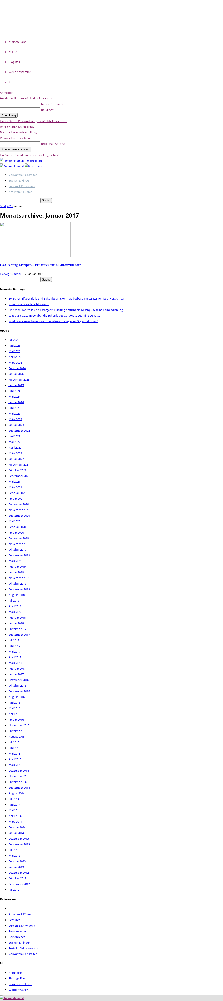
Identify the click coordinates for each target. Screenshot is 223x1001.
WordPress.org (18, 990)
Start (3, 206)
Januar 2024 (16, 402)
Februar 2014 (17, 827)
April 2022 (15, 447)
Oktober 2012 (17, 878)
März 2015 (15, 765)
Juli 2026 (14, 340)
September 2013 (19, 844)
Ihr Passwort (48, 110)
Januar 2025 (16, 385)
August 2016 (17, 697)
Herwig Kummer (10, 274)
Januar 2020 (16, 533)
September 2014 (19, 788)
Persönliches (17, 937)
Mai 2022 (14, 442)
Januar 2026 (16, 374)
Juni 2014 (14, 805)
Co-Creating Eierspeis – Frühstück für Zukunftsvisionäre (40, 265)
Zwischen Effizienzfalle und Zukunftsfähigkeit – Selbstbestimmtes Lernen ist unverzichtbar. (67, 298)
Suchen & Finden (19, 180)
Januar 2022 (16, 459)
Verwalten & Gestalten (23, 175)
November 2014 (19, 776)
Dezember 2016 (19, 680)
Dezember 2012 (19, 873)
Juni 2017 (14, 646)
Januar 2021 (16, 498)
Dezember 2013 (19, 839)
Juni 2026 (14, 345)
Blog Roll (14, 62)
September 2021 (19, 476)
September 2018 (19, 589)
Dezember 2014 (19, 771)
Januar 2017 (16, 674)
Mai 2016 (14, 708)
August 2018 (17, 595)
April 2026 (15, 357)
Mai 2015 (14, 754)
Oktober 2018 (17, 584)
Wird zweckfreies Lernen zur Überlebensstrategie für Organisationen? (53, 321)
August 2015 (17, 737)
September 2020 (19, 516)
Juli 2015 (14, 742)
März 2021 (15, 487)
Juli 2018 (14, 601)
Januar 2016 (16, 720)
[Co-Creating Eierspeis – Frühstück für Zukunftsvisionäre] (35, 256)
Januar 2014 (16, 833)
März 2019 (15, 561)
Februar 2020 (17, 527)
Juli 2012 (14, 890)
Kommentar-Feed (20, 984)
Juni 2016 (14, 703)
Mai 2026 (14, 351)
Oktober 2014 (17, 782)
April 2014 (15, 816)
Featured (14, 920)
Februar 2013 (17, 861)
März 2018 (15, 612)
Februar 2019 (17, 567)
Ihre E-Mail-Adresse (52, 144)
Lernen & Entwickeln (22, 186)
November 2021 (19, 464)
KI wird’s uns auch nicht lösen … (29, 304)
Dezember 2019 (19, 538)
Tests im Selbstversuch (23, 948)
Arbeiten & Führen (20, 192)
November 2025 (19, 379)
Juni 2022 (14, 436)
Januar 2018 (16, 623)
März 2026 (15, 362)
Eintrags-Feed (17, 978)
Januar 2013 (16, 867)
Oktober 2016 (17, 686)
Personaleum (17, 931)
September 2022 (19, 430)
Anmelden (15, 973)
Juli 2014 (14, 799)
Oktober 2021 (17, 470)
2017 (10, 206)
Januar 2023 (16, 425)
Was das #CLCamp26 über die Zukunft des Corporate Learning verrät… (54, 315)
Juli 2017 (14, 640)
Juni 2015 (14, 748)
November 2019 (19, 544)
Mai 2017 (14, 652)
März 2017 (15, 663)
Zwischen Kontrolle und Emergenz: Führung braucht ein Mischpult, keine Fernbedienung (66, 310)
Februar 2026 (17, 368)
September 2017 (19, 635)
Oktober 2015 (17, 731)
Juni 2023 (14, 408)
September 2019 (19, 555)
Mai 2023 (14, 413)
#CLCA (13, 52)
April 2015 (15, 759)
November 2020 (19, 510)
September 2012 (19, 884)
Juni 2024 (14, 391)
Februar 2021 (17, 493)
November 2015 (19, 725)
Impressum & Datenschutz (17, 127)
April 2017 (15, 657)
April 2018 (15, 606)
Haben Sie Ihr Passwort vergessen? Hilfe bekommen (33, 121)
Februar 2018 (17, 618)
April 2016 (15, 714)
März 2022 (15, 453)
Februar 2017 (17, 669)
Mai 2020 (14, 521)
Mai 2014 (14, 810)
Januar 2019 (16, 572)
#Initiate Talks (17, 42)
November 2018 (19, 578)
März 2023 (15, 419)
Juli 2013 (14, 850)
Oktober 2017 (17, 629)
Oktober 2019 (17, 550)
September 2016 (19, 691)
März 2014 (15, 822)
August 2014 (17, 793)
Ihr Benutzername (52, 104)
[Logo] (12, 166)
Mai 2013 (14, 856)
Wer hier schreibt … (21, 72)
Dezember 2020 (19, 504)
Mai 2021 (14, 481)
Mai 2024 (14, 396)
